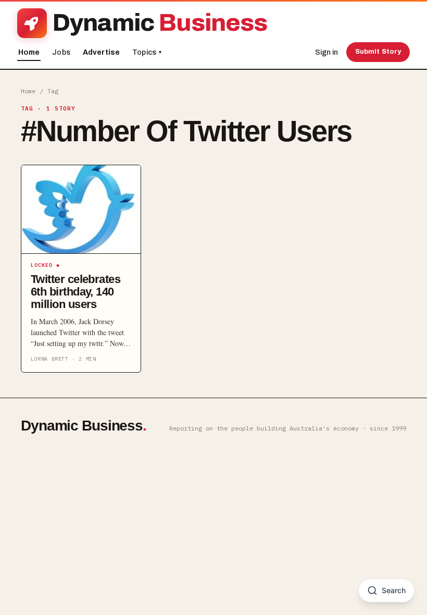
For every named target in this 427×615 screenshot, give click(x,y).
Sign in (326, 52)
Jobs (61, 52)
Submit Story (378, 51)
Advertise (101, 52)
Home (29, 52)
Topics (146, 52)
